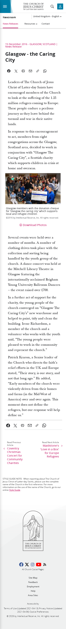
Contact (46, 23)
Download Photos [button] (35, 225)
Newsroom (9, 17)
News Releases (10, 23)
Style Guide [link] (14, 489)
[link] (8, 425)
